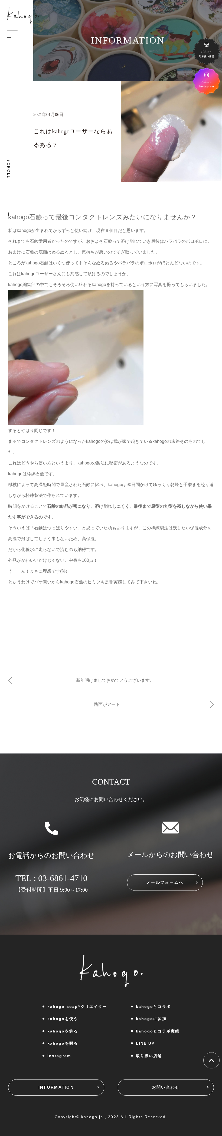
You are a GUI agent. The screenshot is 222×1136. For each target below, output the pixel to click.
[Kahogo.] (23, 15)
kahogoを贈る (62, 1043)
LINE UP (145, 1043)
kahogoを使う (62, 1019)
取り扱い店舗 (149, 1056)
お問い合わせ (166, 1087)
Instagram (59, 1056)
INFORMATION (56, 1087)
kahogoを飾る (62, 1031)
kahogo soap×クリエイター (77, 1006)
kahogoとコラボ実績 (157, 1031)
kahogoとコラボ (153, 1006)
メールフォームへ (165, 882)
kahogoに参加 (151, 1019)
